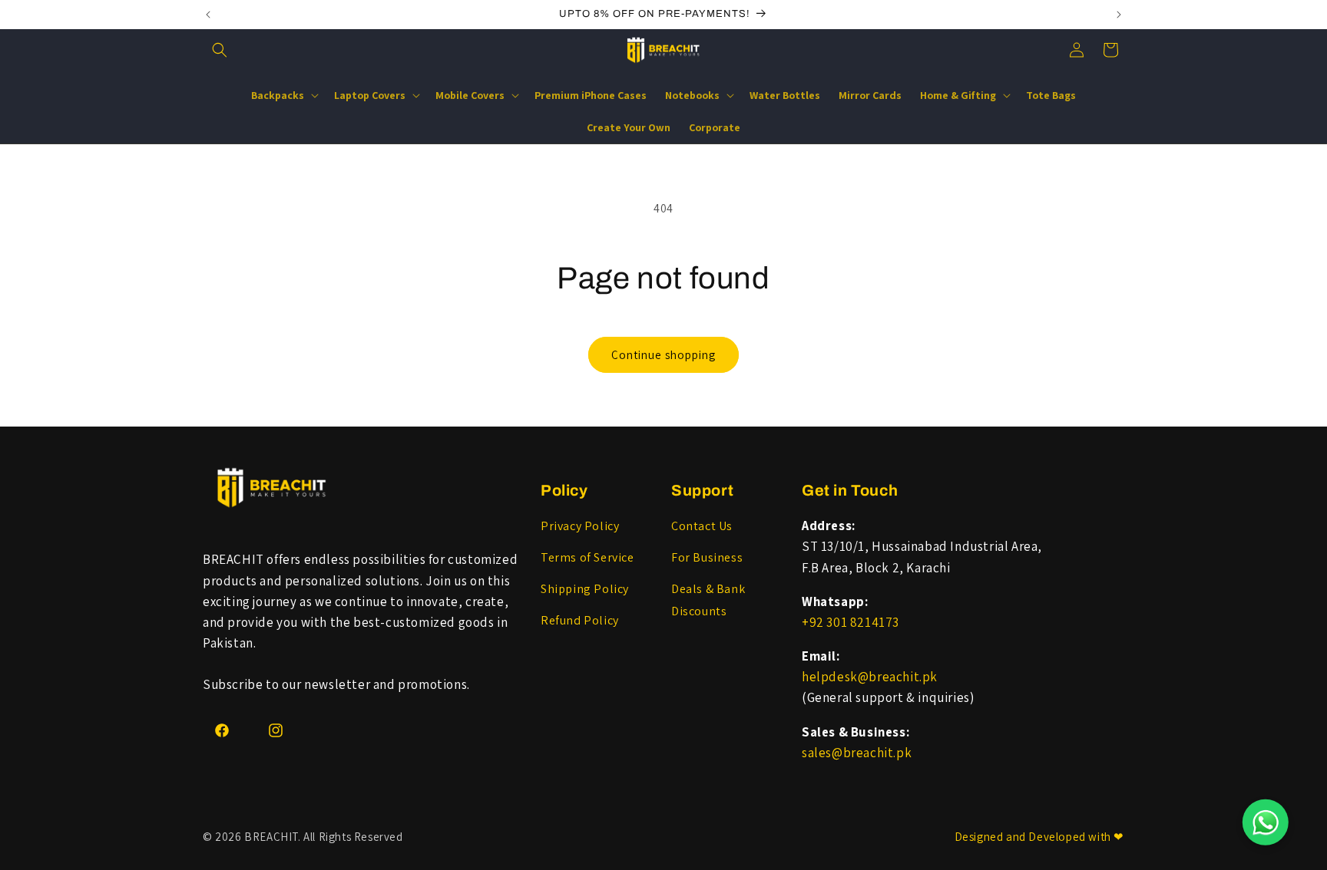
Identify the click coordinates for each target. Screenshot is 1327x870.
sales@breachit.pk (857, 752)
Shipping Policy (585, 589)
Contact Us (702, 526)
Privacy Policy (580, 526)
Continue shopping (663, 355)
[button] (220, 50)
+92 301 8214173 (850, 622)
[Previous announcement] (208, 14)
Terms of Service (587, 557)
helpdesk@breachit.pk (870, 676)
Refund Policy (580, 620)
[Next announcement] (1119, 14)
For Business (707, 557)
